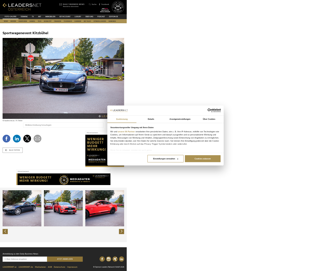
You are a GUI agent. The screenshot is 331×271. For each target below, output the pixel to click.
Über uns (89, 17)
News (6, 21)
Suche (94, 4)
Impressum (72, 267)
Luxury (78, 17)
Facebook (105, 4)
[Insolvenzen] (105, 10)
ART (39, 17)
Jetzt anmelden (65, 259)
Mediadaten (40, 267)
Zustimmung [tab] (122, 119)
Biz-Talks (87, 21)
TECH (39, 21)
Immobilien (50, 17)
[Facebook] (102, 259)
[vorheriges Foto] (33, 78)
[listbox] (63, 215)
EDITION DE (113, 17)
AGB (50, 267)
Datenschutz (59, 267)
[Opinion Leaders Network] (118, 7)
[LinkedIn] (121, 259)
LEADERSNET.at (10, 267)
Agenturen (22, 21)
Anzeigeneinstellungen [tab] (180, 119)
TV (33, 17)
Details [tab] (151, 119)
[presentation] (5, 231)
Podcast (101, 17)
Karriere (77, 21)
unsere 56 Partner (126, 131)
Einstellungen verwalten (164, 159)
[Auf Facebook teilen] (6, 138)
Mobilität (47, 21)
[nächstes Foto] (93, 78)
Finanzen (57, 21)
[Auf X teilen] (27, 138)
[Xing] (115, 259)
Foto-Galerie (10, 17)
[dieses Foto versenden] (37, 138)
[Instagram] (108, 259)
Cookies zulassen (203, 159)
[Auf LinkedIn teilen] (17, 138)
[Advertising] (104, 151)
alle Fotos (14, 150)
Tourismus (68, 21)
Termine (24, 17)
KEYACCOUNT (64, 17)
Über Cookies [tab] (209, 119)
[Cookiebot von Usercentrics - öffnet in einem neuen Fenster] (209, 110)
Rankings (112, 21)
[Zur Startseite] (22, 7)
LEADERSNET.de (25, 267)
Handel (32, 21)
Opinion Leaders (99, 21)
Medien (13, 21)
